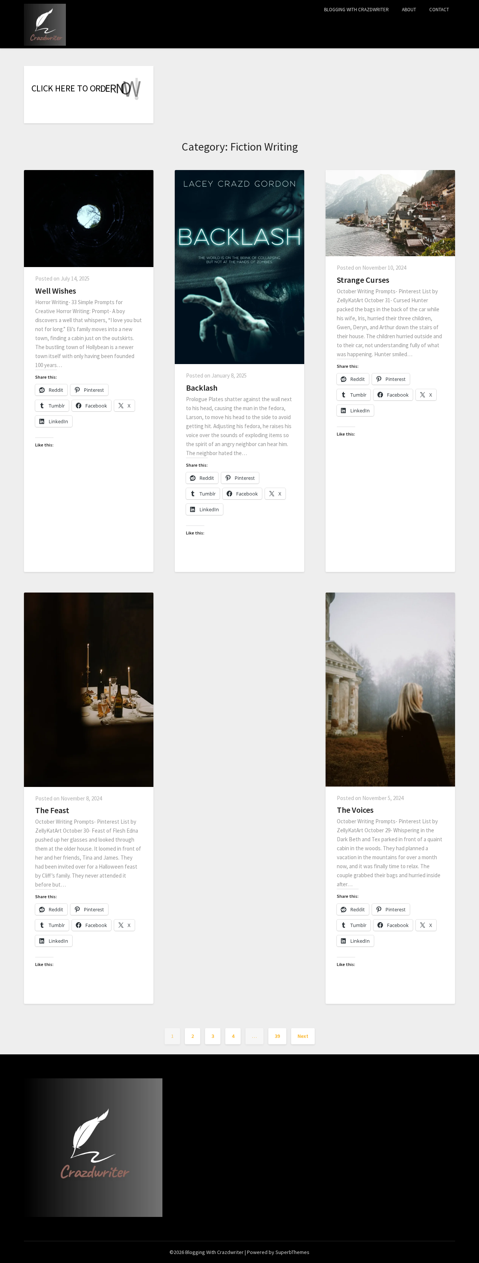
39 (277, 1036)
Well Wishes (55, 290)
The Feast (52, 810)
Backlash (201, 387)
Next (303, 1036)
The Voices (355, 810)
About (409, 9)
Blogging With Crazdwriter (356, 9)
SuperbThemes (292, 1252)
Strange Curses (363, 280)
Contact (439, 9)
